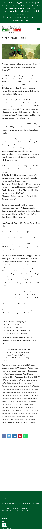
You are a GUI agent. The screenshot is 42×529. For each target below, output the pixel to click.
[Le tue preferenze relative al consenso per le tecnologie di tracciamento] (4, 525)
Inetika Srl (33, 511)
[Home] (11, 29)
